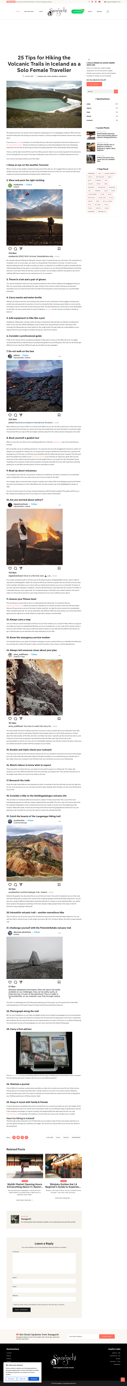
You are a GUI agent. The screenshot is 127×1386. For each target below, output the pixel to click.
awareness (91, 173)
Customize (11, 1379)
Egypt (90, 180)
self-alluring (107, 201)
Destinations (28, 11)
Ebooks (99, 11)
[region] (22, 1372)
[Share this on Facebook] (14, 1137)
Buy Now (94, 84)
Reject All (22, 1379)
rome (97, 201)
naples (90, 201)
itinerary (98, 190)
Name (15, 1277)
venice (107, 208)
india (106, 184)
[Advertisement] (63, 33)
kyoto (113, 190)
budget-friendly (110, 173)
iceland (40, 76)
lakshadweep (92, 194)
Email (15, 1286)
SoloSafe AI (77, 11)
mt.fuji (111, 197)
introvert (112, 187)
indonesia (91, 187)
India (88, 104)
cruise (90, 177)
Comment (16, 1252)
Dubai (89, 116)
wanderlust (63, 76)
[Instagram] (22, 1137)
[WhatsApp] (26, 1137)
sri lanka (98, 204)
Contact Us (115, 1355)
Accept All (34, 1379)
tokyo (106, 204)
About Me (116, 1353)
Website (15, 1295)
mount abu (102, 197)
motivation (91, 197)
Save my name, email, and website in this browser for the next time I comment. (39, 1304)
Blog (41, 11)
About (90, 11)
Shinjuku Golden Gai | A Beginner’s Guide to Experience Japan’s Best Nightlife (63, 1185)
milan (109, 194)
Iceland (89, 120)
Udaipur (98, 208)
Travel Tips (115, 1361)
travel (49, 76)
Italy (88, 112)
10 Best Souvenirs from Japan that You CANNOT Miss (106, 159)
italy (89, 190)
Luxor (102, 194)
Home (18, 11)
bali (100, 173)
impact (99, 184)
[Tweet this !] (18, 1137)
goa (106, 180)
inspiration (101, 187)
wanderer (55, 76)
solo (44, 76)
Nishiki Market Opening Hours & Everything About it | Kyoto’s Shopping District (25, 1185)
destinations (100, 177)
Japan (25, 1181)
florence (98, 180)
